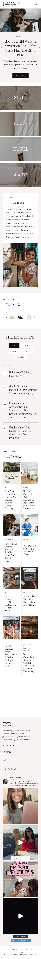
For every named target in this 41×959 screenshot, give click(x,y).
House (7, 487)
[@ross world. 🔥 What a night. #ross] (20, 842)
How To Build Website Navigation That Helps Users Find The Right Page (11, 552)
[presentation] (20, 20)
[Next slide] (34, 317)
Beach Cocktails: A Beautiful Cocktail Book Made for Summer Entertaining (29, 663)
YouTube (24, 949)
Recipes (26, 648)
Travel (14, 642)
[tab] (14, 345)
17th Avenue (20, 956)
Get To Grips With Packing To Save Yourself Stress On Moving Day (23, 390)
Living (26, 487)
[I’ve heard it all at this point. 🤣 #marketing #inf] (20, 806)
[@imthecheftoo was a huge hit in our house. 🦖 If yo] (20, 879)
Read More (21, 76)
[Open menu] (36, 4)
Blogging (20, 36)
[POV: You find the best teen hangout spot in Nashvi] (20, 916)
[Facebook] (7, 745)
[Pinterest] (10, 745)
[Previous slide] (6, 317)
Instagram (13, 949)
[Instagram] (4, 745)
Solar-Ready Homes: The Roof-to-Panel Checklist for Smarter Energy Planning (11, 500)
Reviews (26, 650)
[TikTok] (14, 745)
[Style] (20, 98)
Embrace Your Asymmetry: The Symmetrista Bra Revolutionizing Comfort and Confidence (23, 410)
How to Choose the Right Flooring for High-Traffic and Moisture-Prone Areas (29, 500)
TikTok (20, 952)
